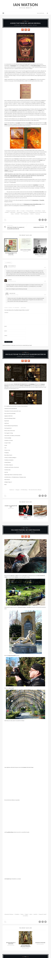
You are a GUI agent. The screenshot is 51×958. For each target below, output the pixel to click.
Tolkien (32, 213)
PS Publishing (24, 489)
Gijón (31, 914)
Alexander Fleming (9, 914)
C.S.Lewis (22, 210)
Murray (10, 279)
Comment (6, 312)
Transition (37, 213)
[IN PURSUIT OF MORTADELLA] (40, 510)
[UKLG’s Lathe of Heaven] (25, 243)
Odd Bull (17, 213)
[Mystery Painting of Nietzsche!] (11, 936)
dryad (26, 914)
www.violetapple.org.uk (15, 175)
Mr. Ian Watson (24, 25)
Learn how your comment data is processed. (24, 345)
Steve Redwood (12, 265)
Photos (27, 527)
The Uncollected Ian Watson (35, 489)
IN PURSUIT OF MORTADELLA (40, 516)
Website (5, 335)
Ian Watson (25, 4)
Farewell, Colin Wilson (40, 254)
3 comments (30, 25)
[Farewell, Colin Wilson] (40, 245)
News (25, 21)
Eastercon (12, 489)
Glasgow (17, 489)
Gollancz (26, 212)
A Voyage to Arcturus (10, 210)
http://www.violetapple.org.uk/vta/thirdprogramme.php (16, 288)
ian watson (12, 293)
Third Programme (25, 213)
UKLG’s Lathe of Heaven (25, 249)
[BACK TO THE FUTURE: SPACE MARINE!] (25, 510)
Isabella (35, 914)
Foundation (19, 212)
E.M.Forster (12, 212)
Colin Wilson (38, 210)
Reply (45, 267)
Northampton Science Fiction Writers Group (32, 204)
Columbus (17, 914)
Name (5, 326)
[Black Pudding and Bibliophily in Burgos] (25, 937)
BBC (18, 210)
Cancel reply (23, 307)
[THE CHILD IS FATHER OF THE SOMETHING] (11, 245)
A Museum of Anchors (40, 942)
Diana (22, 914)
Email (5, 330)
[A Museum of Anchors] (40, 936)
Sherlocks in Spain (39, 227)
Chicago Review (29, 210)
